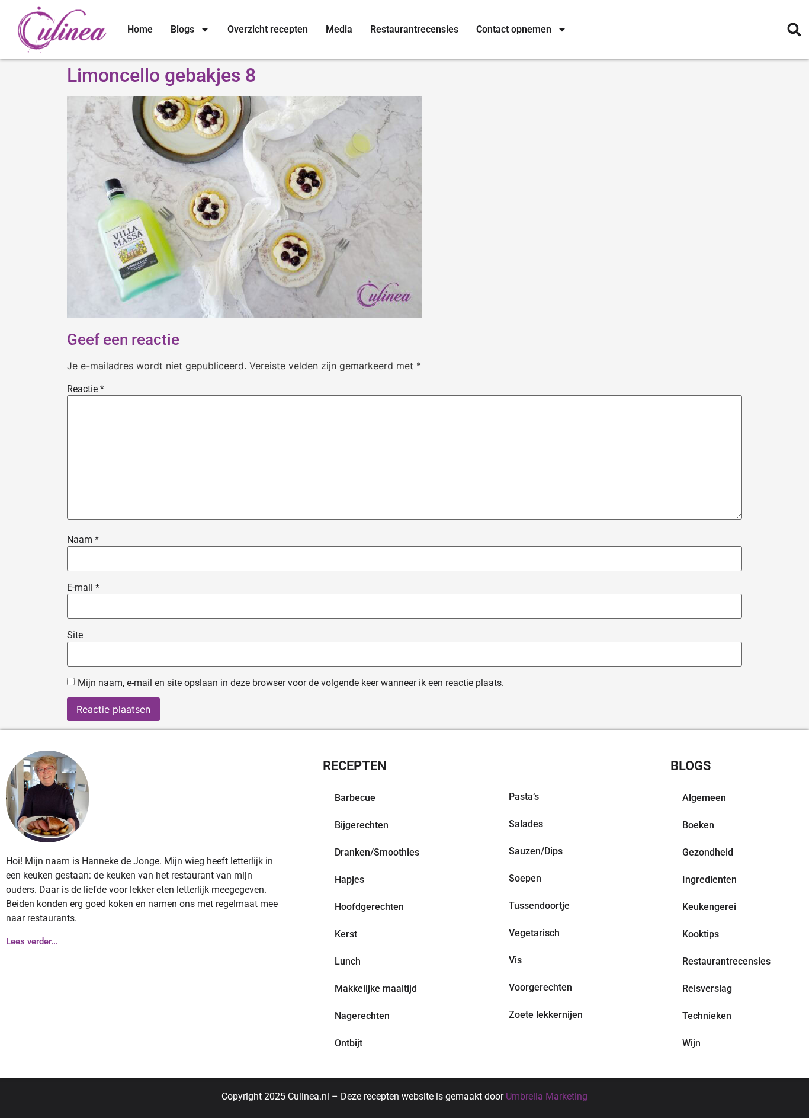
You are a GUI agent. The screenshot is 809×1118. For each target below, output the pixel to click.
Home (140, 29)
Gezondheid (707, 852)
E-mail (83, 587)
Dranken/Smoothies (377, 852)
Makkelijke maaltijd (376, 988)
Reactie (85, 389)
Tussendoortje (539, 905)
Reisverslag (707, 988)
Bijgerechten (362, 825)
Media (339, 29)
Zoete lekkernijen (546, 1014)
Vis (515, 960)
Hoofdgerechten (369, 906)
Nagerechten (362, 1015)
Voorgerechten (540, 987)
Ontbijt (348, 1043)
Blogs (182, 29)
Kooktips (700, 934)
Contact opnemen (513, 29)
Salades (526, 823)
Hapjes (349, 879)
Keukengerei (709, 906)
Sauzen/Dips (536, 851)
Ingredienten (709, 879)
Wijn (691, 1043)
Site (75, 635)
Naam (83, 539)
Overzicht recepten (267, 29)
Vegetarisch (534, 932)
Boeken (698, 825)
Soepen (525, 878)
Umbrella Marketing (547, 1096)
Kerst (346, 934)
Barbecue (355, 797)
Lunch (348, 961)
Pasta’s (524, 796)
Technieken (706, 1015)
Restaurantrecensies (414, 29)
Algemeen (704, 797)
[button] (794, 30)
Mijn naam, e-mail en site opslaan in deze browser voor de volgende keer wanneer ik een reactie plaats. (291, 683)
